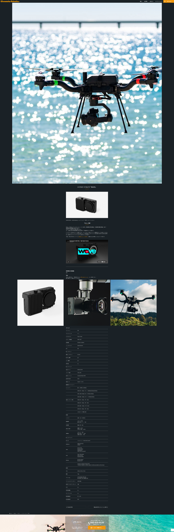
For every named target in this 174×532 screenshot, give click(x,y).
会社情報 (145, 1)
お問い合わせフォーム (84, 277)
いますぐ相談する (97, 527)
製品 (140, 1)
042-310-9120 (97, 523)
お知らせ (151, 1)
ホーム (11, 513)
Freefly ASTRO (70, 507)
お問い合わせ (169, 1)
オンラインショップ (158, 1)
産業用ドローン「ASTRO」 (83, 236)
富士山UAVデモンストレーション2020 (100, 507)
